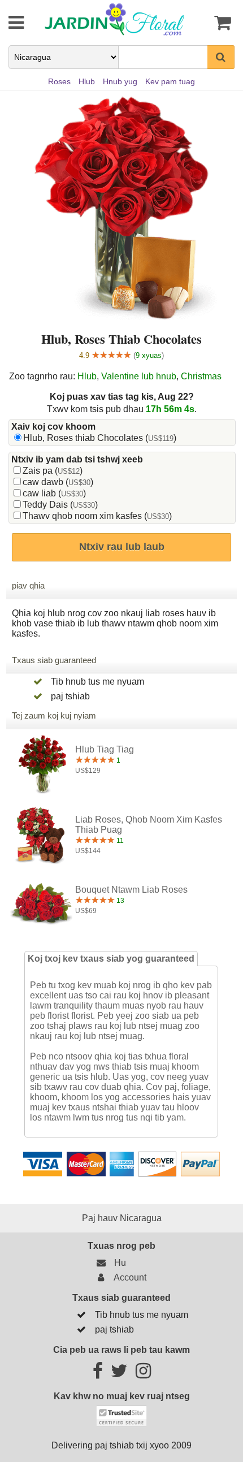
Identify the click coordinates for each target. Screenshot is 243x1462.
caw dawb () (58, 482)
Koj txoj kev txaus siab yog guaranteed (111, 958)
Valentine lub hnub (138, 376)
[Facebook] (98, 1374)
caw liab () (54, 493)
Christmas (201, 376)
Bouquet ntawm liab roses (131, 889)
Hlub (87, 376)
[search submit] (221, 57)
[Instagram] (143, 1374)
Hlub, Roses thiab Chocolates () (99, 438)
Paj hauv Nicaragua (122, 1218)
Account (128, 1277)
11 (119, 841)
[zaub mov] (8, 22)
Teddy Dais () (60, 504)
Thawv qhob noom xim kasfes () (97, 516)
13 (119, 901)
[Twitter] (119, 1374)
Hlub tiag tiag (104, 749)
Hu (118, 1263)
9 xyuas (149, 355)
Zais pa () (53, 470)
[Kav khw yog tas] (218, 22)
